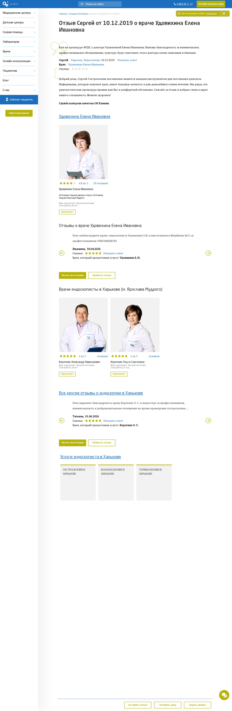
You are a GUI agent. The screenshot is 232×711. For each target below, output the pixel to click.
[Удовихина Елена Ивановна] (83, 170)
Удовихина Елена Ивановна (86, 64)
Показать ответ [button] (127, 60)
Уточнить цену (167, 705)
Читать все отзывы (72, 275)
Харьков (76, 60)
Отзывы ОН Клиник (78, 14)
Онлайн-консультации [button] (211, 4)
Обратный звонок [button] (19, 113)
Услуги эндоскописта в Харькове (90, 457)
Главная (63, 14)
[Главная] (10, 4)
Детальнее (211, 13)
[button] (100, 4)
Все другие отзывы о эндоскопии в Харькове (101, 393)
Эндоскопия (91, 60)
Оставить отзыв (137, 705)
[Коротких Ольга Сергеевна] (135, 337)
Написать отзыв (101, 275)
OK (223, 13)
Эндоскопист (67, 212)
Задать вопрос (197, 705)
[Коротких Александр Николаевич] (83, 337)
